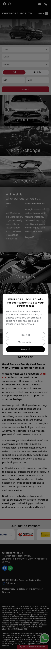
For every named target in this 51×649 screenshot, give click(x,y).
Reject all (25, 334)
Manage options (25, 342)
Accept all (25, 349)
